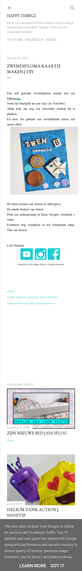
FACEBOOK (34, 40)
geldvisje (33, 297)
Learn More (32, 565)
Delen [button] (10, 291)
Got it (58, 565)
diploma (21, 297)
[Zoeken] (72, 7)
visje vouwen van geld (21, 303)
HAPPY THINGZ (21, 15)
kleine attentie (49, 297)
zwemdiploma (45, 303)
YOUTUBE (15, 40)
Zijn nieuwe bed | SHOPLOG (37, 433)
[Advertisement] (41, 344)
